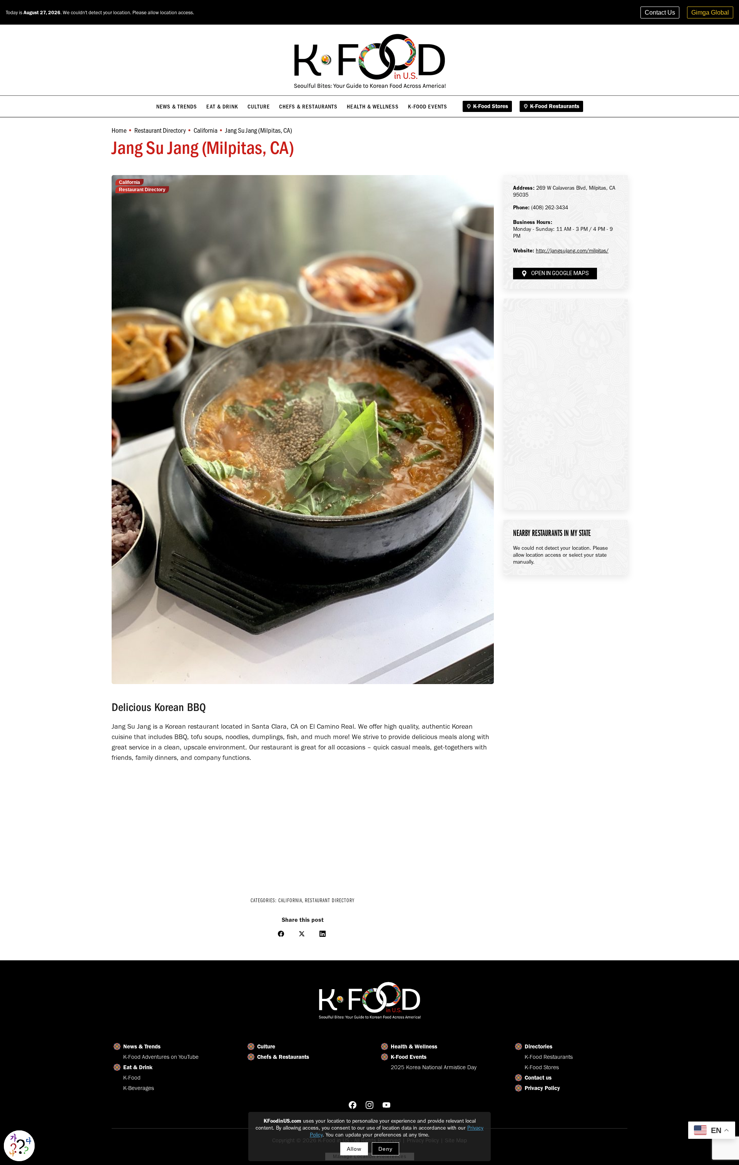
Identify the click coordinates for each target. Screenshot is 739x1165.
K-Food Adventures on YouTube (161, 1056)
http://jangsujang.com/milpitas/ (572, 250)
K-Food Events (408, 1056)
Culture (266, 1046)
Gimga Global (710, 12)
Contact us (538, 1077)
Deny (385, 1149)
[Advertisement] (303, 824)
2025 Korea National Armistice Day (434, 1067)
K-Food (131, 1077)
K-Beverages (138, 1088)
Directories (538, 1046)
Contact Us (660, 12)
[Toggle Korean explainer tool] (19, 1145)
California (129, 182)
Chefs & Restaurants (283, 1056)
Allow (354, 1149)
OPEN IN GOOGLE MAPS (560, 273)
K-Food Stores (542, 1067)
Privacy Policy (542, 1088)
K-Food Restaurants (549, 1056)
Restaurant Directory (142, 189)
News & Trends (142, 1046)
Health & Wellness (414, 1046)
